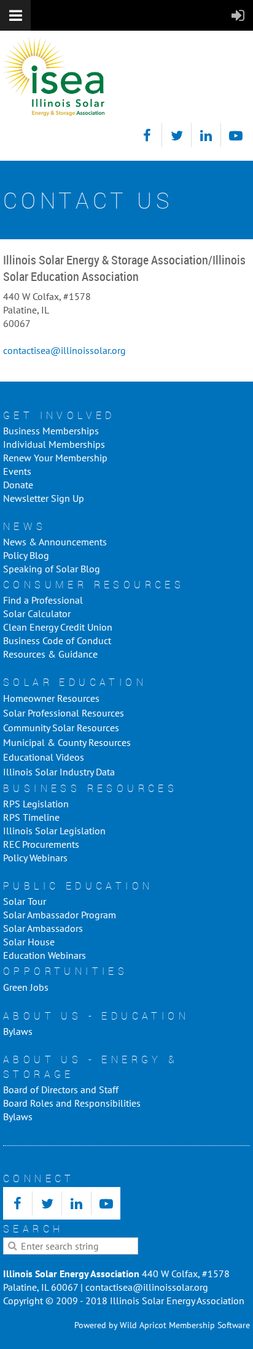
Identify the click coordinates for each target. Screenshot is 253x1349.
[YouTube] (235, 135)
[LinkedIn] (206, 135)
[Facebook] (147, 135)
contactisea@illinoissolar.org (64, 350)
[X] (176, 135)
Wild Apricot (143, 1325)
